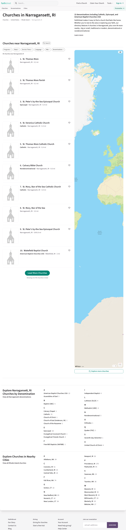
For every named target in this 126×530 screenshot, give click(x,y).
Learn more (78, 35)
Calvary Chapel (49, 411)
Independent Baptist (92, 393)
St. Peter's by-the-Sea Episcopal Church (37, 108)
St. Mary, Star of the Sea (37, 214)
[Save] (69, 59)
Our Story (11, 522)
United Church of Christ (93, 445)
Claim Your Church (97, 3)
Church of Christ (50, 417)
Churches (5, 8)
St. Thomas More (37, 65)
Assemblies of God (51, 396)
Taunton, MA (89, 481)
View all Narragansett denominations (17, 397)
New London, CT (50, 501)
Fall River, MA (49, 480)
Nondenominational (92, 415)
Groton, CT (48, 488)
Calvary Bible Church (37, 172)
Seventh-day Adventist (92, 438)
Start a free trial (39, 525)
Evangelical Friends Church (54, 437)
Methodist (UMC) (90, 408)
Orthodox (87, 423)
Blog (10, 528)
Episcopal (47, 431)
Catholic (47, 414)
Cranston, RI (48, 467)
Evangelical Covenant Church (55, 434)
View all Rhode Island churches (14, 463)
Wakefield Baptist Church (37, 257)
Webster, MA (89, 504)
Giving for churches (40, 522)
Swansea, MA (89, 474)
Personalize (119, 8)
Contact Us (12, 525)
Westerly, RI (88, 501)
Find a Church (81, 3)
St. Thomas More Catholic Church (37, 150)
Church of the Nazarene (52, 423)
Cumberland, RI (49, 470)
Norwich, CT (48, 498)
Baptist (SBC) (49, 404)
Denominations (16, 8)
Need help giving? (64, 525)
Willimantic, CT (90, 498)
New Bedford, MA (50, 495)
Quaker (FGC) (89, 430)
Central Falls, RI (49, 473)
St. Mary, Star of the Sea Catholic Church (37, 193)
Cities (25, 8)
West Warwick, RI (90, 495)
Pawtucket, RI (89, 467)
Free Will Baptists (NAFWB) (54, 444)
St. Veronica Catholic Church (37, 129)
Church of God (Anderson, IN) (55, 420)
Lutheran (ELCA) (90, 401)
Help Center (62, 528)
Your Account (63, 522)
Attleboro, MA (49, 459)
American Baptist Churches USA (56, 393)
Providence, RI (89, 463)
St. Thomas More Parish (37, 86)
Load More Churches (37, 273)
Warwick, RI (88, 489)
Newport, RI (88, 456)
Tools (109, 3)
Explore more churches (100, 371)
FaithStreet (6, 3)
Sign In (118, 3)
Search (47, 43)
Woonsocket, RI (90, 492)
